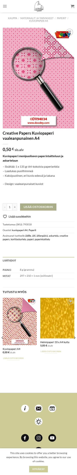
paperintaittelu (42, 239)
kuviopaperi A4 (38, 20)
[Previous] (2, 344)
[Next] (74, 344)
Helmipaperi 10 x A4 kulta (54, 342)
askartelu (54, 235)
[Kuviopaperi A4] (20, 321)
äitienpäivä (42, 235)
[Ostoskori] (72, 6)
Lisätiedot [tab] (9, 260)
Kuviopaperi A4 (11, 349)
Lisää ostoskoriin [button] (13, 358)
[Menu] (5, 6)
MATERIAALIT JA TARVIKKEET (37, 18)
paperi (30, 239)
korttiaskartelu (18, 239)
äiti (33, 235)
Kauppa (12, 18)
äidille (28, 235)
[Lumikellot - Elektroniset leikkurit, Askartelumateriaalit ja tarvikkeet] (38, 6)
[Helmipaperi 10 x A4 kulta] (57, 318)
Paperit (61, 18)
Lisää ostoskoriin (38, 206)
